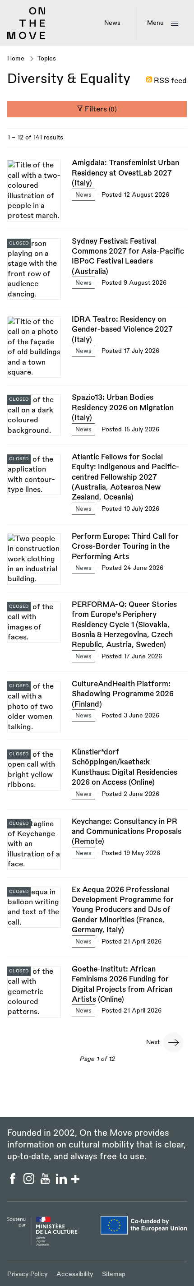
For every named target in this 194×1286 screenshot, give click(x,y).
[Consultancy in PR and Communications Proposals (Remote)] (97, 847)
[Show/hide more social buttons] (75, 1180)
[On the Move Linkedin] (62, 1181)
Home (15, 58)
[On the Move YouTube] (46, 1181)
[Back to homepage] (26, 37)
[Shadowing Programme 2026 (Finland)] (97, 709)
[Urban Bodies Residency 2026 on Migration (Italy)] (97, 418)
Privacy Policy (27, 1274)
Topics (46, 58)
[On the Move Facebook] (13, 1181)
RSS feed (170, 80)
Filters (100, 109)
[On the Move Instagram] (29, 1181)
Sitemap (113, 1274)
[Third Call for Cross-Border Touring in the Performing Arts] (97, 562)
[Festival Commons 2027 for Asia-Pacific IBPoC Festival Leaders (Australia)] (97, 271)
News (112, 23)
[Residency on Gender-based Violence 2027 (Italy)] (97, 350)
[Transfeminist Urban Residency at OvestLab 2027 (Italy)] (97, 193)
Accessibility (74, 1274)
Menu (155, 23)
